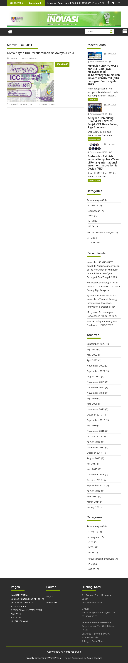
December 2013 (95, 474)
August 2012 (94, 490)
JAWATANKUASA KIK (22, 602)
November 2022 (96, 365)
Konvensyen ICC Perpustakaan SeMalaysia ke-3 (40, 53)
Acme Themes (94, 657)
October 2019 (94, 414)
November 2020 (96, 392)
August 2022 (94, 376)
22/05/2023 (111, 144)
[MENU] (125, 31)
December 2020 (95, 387)
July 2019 (92, 425)
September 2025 (96, 343)
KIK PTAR (16, 617)
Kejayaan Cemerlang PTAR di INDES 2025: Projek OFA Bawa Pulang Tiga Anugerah (103, 286)
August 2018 (94, 441)
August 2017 (94, 458)
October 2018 (94, 436)
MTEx (91, 220)
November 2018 (96, 430)
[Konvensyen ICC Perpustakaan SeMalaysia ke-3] (30, 63)
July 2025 (92, 349)
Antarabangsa (94, 139)
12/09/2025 (111, 53)
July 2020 (92, 398)
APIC (91, 215)
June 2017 (92, 469)
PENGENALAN (18, 606)
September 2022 (96, 371)
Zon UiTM (93, 99)
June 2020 (92, 403)
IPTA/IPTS (92, 205)
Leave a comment (48, 104)
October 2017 (94, 452)
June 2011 (92, 496)
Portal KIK (51, 602)
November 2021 (96, 381)
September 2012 (96, 485)
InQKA (49, 596)
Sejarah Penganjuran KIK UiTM (27, 598)
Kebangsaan (93, 210)
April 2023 (92, 360)
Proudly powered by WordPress (43, 657)
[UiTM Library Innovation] (64, 26)
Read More (62, 64)
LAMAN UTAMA (19, 595)
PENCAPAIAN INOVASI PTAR (26, 610)
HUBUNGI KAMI (19, 621)
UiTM (90, 237)
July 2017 (92, 463)
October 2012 (94, 479)
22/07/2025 (111, 104)
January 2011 (94, 507)
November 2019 (96, 409)
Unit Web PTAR (31, 58)
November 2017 (96, 447)
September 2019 (96, 420)
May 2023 (92, 354)
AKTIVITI (16, 613)
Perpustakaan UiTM (98, 61)
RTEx (91, 226)
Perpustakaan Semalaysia (21, 104)
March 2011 (93, 501)
